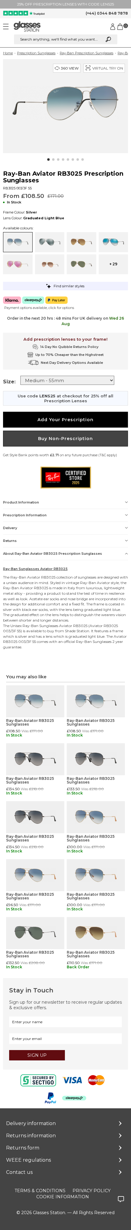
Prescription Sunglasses (36, 53)
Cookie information (62, 1197)
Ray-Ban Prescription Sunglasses (86, 53)
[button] (48, 159)
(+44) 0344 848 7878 (107, 13)
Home (8, 53)
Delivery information (31, 1123)
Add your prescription (65, 419)
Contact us (19, 1172)
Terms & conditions (40, 1190)
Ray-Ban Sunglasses (40, 625)
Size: (9, 382)
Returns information (31, 1136)
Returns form (22, 1148)
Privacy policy (92, 1190)
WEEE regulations (28, 1160)
